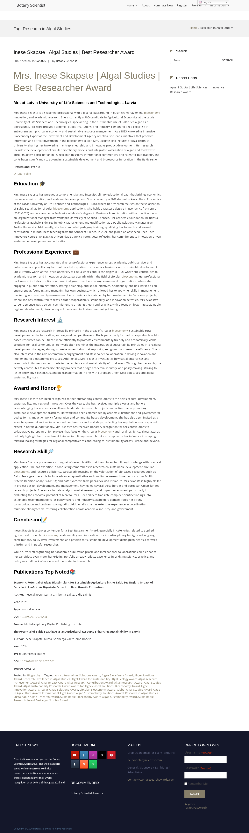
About (146, 5)
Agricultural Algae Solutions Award (77, 675)
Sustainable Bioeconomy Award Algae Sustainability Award (98, 697)
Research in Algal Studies (141, 693)
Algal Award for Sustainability (91, 679)
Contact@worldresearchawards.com (150, 779)
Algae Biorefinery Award (117, 675)
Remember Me (198, 783)
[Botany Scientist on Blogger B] (84, 764)
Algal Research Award (128, 682)
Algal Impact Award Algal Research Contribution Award (77, 682)
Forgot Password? (195, 807)
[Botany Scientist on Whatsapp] (93, 764)
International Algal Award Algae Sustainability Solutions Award (83, 693)
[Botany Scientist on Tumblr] (75, 764)
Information (218, 5)
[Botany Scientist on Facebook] (84, 755)
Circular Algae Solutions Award (58, 689)
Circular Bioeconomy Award (98, 689)
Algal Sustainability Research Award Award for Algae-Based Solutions (68, 686)
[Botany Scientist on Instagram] (93, 755)
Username (198, 752)
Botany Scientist (31, 5)
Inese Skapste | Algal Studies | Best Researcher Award (74, 52)
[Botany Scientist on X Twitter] (102, 755)
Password (197, 768)
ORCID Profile (22, 173)
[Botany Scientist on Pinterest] (111, 755)
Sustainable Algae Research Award (36, 697)
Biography (33, 675)
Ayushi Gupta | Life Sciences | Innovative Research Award (197, 90)
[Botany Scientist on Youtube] (75, 755)
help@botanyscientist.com (144, 760)
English (206, 2)
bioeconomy (152, 113)
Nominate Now (163, 5)
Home (130, 5)
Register (182, 5)
